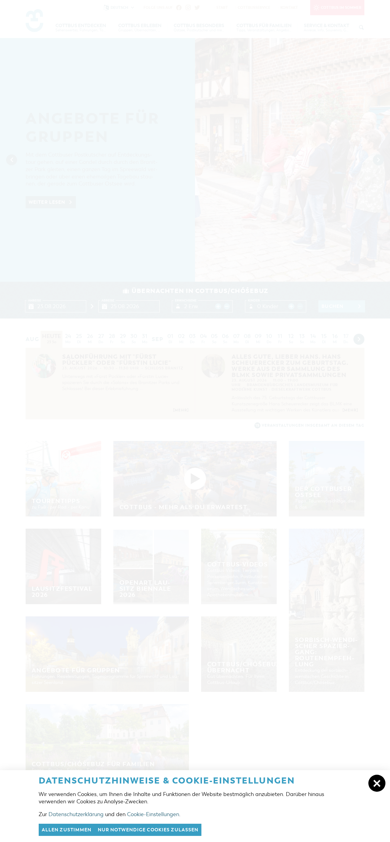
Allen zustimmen (67, 830)
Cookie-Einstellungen (153, 814)
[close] (376, 783)
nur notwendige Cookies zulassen (148, 830)
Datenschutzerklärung (76, 814)
